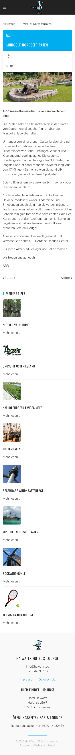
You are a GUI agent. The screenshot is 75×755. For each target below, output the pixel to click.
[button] (4, 7)
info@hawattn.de (37, 666)
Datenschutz (47, 679)
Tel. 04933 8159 (37, 671)
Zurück (10, 277)
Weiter (65, 277)
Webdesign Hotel (44, 745)
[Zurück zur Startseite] (37, 7)
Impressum (27, 679)
